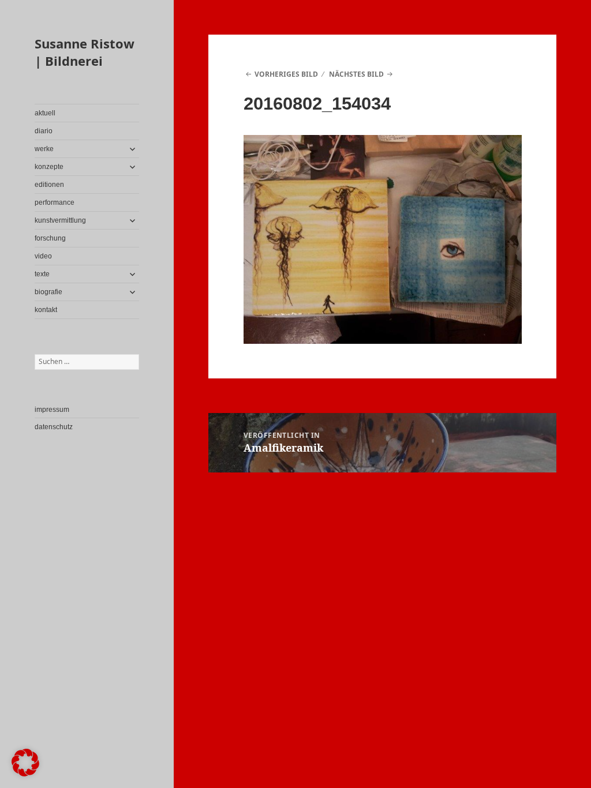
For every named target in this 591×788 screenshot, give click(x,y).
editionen (49, 185)
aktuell (45, 113)
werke (44, 149)
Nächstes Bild (356, 74)
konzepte (49, 167)
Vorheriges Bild (286, 74)
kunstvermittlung (60, 220)
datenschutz (54, 427)
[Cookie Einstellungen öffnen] (25, 773)
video (43, 256)
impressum (52, 410)
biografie (48, 292)
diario (44, 131)
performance (54, 202)
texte (42, 274)
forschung (50, 238)
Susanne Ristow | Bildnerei (84, 52)
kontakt (46, 310)
